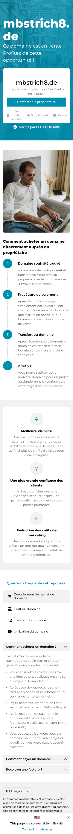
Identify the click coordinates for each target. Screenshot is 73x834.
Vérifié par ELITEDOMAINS (39, 127)
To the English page (37, 829)
